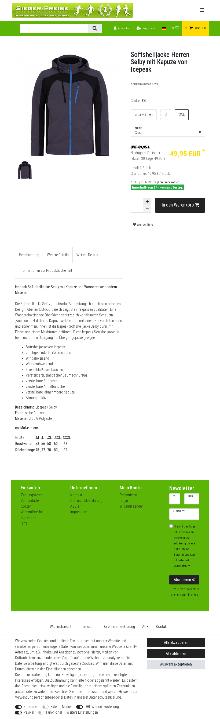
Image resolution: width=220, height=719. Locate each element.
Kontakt (76, 495)
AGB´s (75, 506)
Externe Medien (61, 706)
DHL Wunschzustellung (102, 706)
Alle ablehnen (176, 653)
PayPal (29, 712)
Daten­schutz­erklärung (119, 626)
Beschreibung (29, 255)
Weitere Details (58, 255)
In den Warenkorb (178, 205)
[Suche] (95, 28)
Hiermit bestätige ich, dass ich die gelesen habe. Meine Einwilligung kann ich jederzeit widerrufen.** (185, 546)
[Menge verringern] (147, 209)
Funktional (54, 712)
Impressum (78, 512)
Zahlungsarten (31, 495)
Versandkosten (169, 182)
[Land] (164, 28)
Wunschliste (144, 224)
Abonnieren (182, 579)
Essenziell (31, 706)
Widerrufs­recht (60, 626)
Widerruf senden (132, 506)
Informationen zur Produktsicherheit (45, 270)
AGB (145, 626)
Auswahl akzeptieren (176, 664)
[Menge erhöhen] (147, 201)
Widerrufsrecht (31, 512)
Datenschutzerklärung (86, 500)
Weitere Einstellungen (82, 712)
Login (124, 500)
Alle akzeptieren (176, 642)
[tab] (29, 255)
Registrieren (128, 495)
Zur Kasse (28, 517)
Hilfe (24, 523)
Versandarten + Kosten (32, 503)
